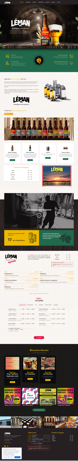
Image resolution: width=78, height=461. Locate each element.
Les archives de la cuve (39, 410)
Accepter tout (17, 457)
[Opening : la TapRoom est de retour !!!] (12, 396)
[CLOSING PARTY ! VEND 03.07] (65, 396)
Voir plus (12, 382)
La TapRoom (39, 337)
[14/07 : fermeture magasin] (30, 396)
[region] (12, 453)
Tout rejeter (11, 457)
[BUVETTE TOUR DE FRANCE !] (48, 396)
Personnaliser (6, 457)
